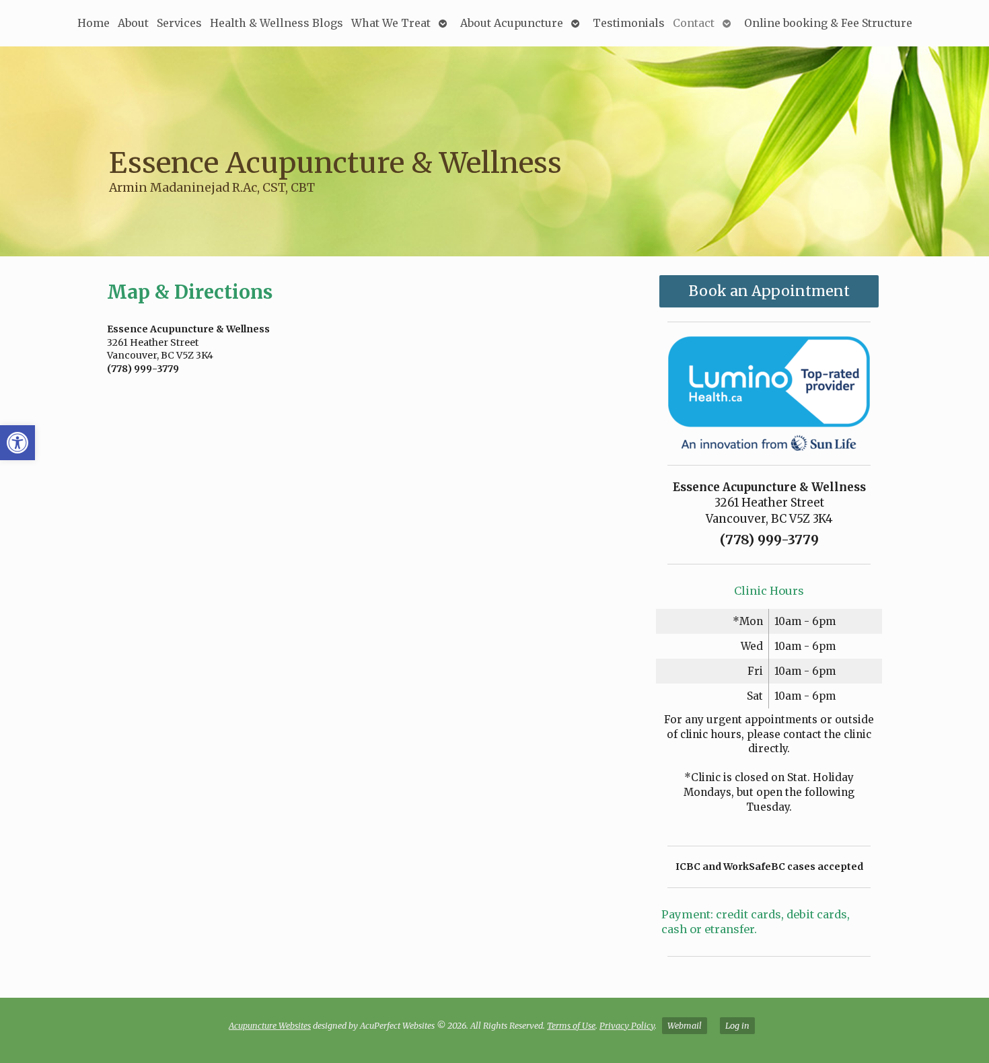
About (133, 23)
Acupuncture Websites (270, 1026)
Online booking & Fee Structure (828, 23)
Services (179, 23)
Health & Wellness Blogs (276, 23)
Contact (694, 23)
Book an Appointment (769, 291)
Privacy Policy (627, 1026)
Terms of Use (571, 1026)
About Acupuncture (511, 23)
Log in (737, 1026)
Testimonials (629, 23)
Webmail (684, 1026)
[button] (17, 442)
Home (93, 23)
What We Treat (391, 23)
